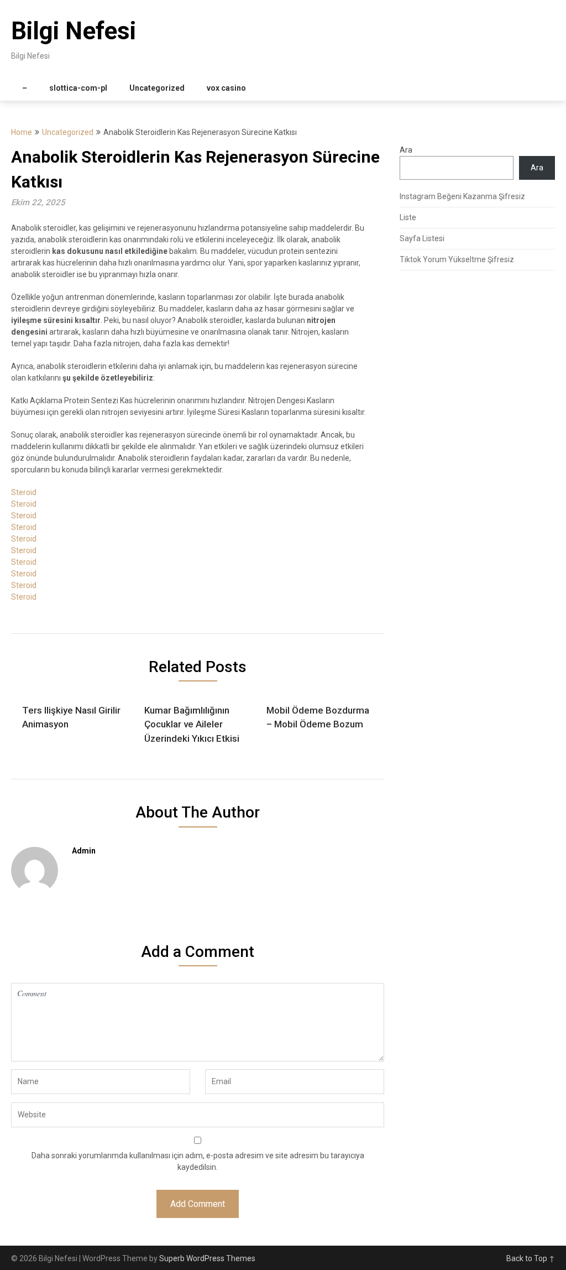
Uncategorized (157, 88)
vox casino (226, 88)
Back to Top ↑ (530, 1258)
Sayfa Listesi (422, 238)
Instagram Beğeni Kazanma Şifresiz (462, 196)
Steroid (23, 492)
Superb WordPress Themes (207, 1258)
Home (21, 132)
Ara (406, 149)
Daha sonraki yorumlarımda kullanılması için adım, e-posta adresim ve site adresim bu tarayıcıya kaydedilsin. (198, 1161)
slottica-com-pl (78, 88)
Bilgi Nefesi (73, 31)
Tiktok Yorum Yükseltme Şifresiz (457, 259)
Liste (408, 217)
